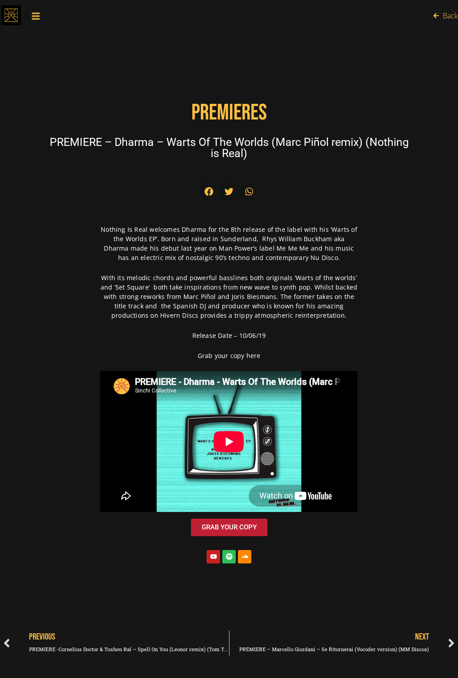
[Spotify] (229, 556)
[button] (209, 191)
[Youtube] (213, 556)
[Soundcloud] (244, 556)
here (253, 355)
